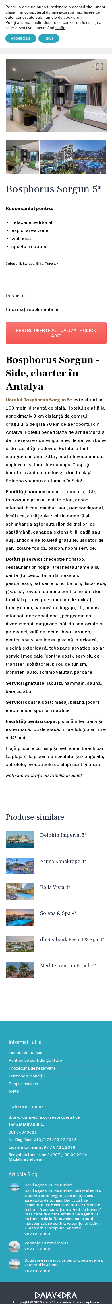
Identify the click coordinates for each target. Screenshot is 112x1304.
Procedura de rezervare (32, 1068)
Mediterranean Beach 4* (68, 965)
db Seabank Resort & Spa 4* (72, 939)
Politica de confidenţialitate (35, 1060)
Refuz (48, 38)
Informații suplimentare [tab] (32, 309)
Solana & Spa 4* (58, 913)
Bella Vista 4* (55, 887)
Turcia (50, 264)
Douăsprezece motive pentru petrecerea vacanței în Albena (63, 1262)
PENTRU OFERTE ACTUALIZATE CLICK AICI (56, 333)
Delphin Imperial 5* (63, 835)
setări (60, 27)
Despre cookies (23, 1084)
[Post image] (14, 1187)
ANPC (14, 1091)
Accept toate (20, 38)
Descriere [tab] (17, 295)
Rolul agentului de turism (48, 1185)
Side (39, 264)
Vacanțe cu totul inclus (46, 1243)
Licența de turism (25, 1052)
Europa (28, 264)
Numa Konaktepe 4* (63, 861)
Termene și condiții (27, 1076)
